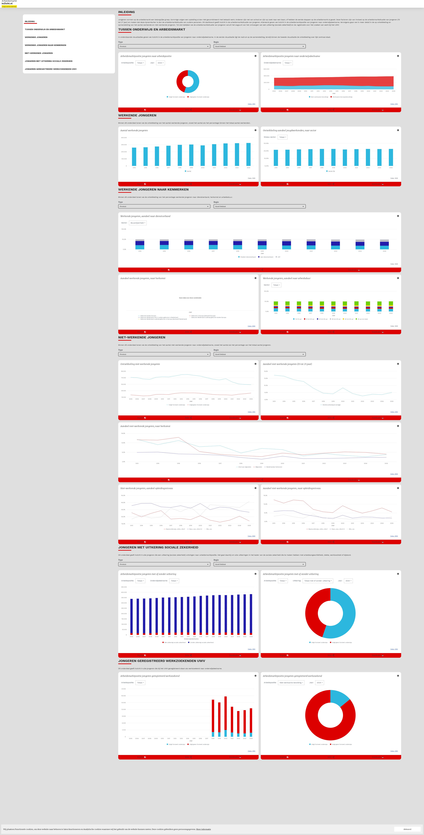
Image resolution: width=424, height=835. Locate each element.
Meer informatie (203, 829)
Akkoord (407, 829)
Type (120, 42)
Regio (216, 42)
